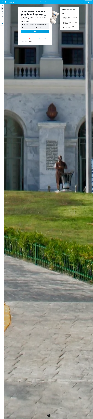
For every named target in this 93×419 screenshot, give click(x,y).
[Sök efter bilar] (2, 11)
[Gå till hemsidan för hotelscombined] (9, 2)
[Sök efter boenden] (2, 8)
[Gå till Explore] (2, 16)
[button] (2, 2)
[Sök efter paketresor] (2, 14)
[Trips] (2, 20)
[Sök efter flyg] (2, 6)
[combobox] (25, 21)
